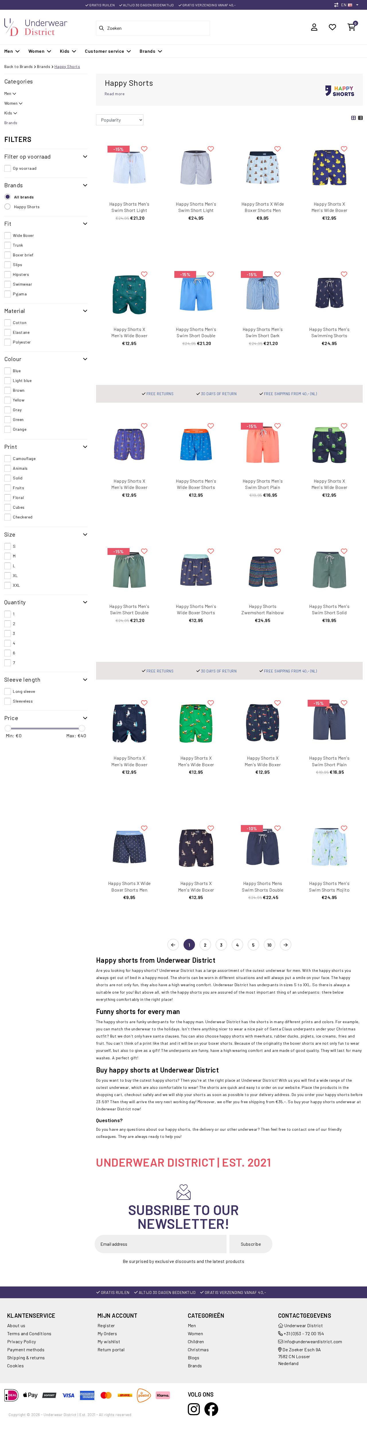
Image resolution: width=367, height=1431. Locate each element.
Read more (114, 93)
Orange (19, 429)
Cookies (15, 1365)
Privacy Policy (21, 1341)
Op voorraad (24, 168)
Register (106, 1325)
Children (196, 1341)
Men (192, 1325)
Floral (18, 497)
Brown (18, 390)
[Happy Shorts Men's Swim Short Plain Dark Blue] (330, 721)
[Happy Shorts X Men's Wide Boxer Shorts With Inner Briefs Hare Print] (129, 444)
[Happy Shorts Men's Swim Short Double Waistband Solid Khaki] (129, 569)
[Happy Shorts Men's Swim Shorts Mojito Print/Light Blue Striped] (330, 846)
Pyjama (20, 293)
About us (16, 1325)
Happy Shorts (67, 66)
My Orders (107, 1333)
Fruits (18, 487)
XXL (16, 585)
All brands (24, 196)
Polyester (22, 342)
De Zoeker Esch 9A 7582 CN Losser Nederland (299, 1356)
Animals (20, 468)
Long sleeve (24, 691)
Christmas (198, 1349)
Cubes (18, 507)
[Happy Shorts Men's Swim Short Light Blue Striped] (129, 166)
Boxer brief (23, 254)
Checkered (22, 516)
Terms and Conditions (29, 1333)
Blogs (193, 1357)
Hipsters (21, 274)
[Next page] (285, 945)
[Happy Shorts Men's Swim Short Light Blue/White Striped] (196, 166)
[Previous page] (173, 945)
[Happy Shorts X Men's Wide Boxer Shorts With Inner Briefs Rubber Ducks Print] (330, 166)
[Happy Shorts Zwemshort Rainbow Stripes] (263, 569)
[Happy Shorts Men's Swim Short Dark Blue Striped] (263, 292)
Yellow (18, 399)
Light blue (22, 380)
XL (15, 575)
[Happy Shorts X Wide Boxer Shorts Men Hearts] (129, 846)
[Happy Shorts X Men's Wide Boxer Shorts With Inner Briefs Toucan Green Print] (129, 292)
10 (269, 944)
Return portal (110, 1349)
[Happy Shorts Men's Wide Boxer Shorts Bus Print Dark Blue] (196, 569)
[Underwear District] (35, 26)
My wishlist (108, 1341)
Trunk (18, 245)
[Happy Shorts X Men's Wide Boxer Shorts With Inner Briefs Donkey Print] (196, 846)
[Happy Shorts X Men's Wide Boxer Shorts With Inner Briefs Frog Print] (330, 444)
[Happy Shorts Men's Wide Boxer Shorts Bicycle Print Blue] (196, 444)
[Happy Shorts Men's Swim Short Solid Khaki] (330, 569)
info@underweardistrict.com (313, 1341)
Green (18, 419)
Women (195, 1333)
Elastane (21, 332)
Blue (17, 370)
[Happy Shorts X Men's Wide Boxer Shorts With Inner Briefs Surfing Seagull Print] (129, 721)
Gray (17, 409)
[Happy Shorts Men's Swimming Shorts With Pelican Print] (330, 292)
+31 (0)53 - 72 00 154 (303, 1333)
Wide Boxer (23, 235)
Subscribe (251, 1244)
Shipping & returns (26, 1357)
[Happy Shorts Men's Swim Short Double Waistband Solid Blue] (196, 292)
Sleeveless (23, 701)
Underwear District (303, 1325)
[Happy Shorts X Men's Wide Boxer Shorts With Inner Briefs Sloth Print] (263, 721)
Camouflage (24, 458)
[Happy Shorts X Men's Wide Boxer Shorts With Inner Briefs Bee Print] (196, 721)
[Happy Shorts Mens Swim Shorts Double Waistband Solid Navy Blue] (263, 846)
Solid (17, 477)
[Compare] (337, 4)
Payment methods (25, 1349)
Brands (43, 66)
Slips (17, 264)
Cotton (19, 322)
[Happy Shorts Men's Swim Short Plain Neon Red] (263, 444)
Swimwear (22, 284)
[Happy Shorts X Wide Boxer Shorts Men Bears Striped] (263, 166)
